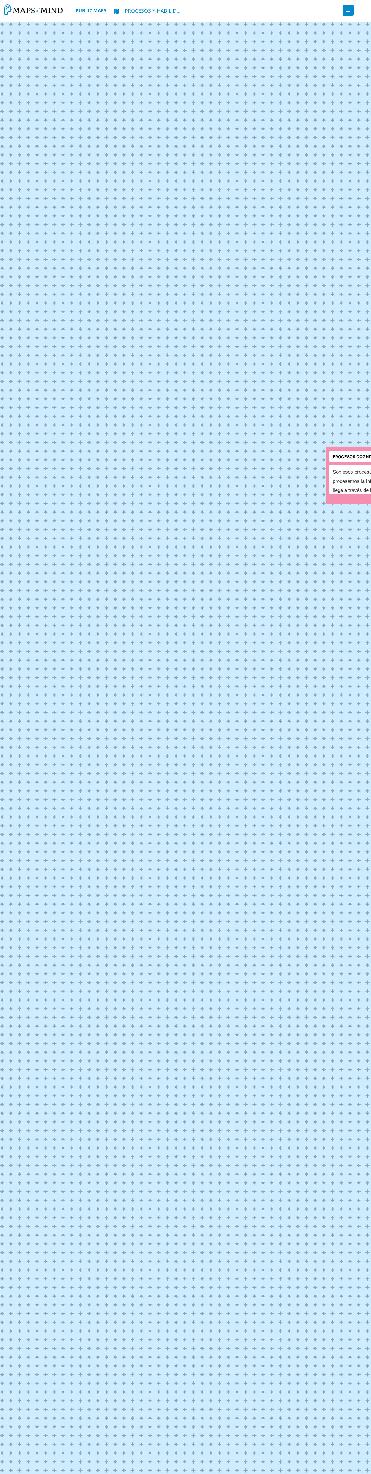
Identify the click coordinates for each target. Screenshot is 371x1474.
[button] (348, 10)
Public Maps (91, 10)
